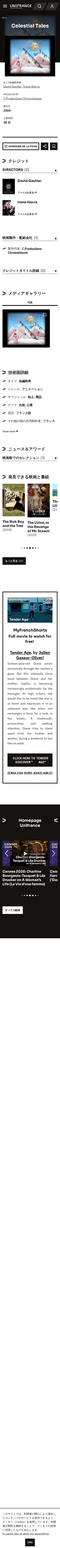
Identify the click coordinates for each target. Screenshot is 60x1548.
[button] (44, 315)
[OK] (30, 1542)
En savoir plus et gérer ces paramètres (25, 1533)
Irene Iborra (31, 86)
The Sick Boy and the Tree (13, 524)
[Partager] (44, 146)
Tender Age (20, 652)
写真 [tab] (30, 302)
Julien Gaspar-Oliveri (33, 655)
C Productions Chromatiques (22, 98)
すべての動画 (12, 910)
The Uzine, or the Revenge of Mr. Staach (39, 527)
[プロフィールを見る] (52, 6)
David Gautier (12, 86)
